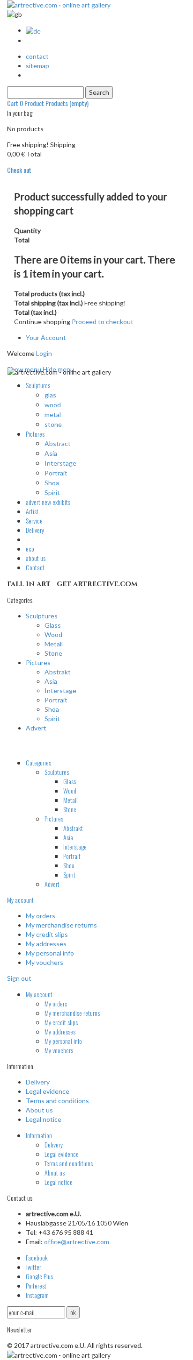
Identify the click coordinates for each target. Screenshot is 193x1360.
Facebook (37, 1257)
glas (50, 395)
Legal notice (43, 1119)
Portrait (56, 473)
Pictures (38, 662)
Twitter (33, 1267)
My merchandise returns (61, 925)
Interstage (60, 463)
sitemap (37, 66)
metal (53, 414)
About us (39, 1110)
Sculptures (42, 616)
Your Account (46, 337)
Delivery (38, 1082)
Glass (53, 625)
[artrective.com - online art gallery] (59, 4)
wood (53, 405)
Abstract (58, 443)
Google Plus (39, 1276)
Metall (54, 644)
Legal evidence (47, 1091)
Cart (48, 103)
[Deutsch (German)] (33, 30)
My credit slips (47, 934)
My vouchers (44, 962)
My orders (40, 916)
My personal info (50, 953)
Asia (51, 453)
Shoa (52, 483)
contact (37, 56)
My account (20, 900)
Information (39, 1135)
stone (53, 424)
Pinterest (36, 1285)
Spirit (52, 492)
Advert (36, 728)
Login (44, 353)
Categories (38, 762)
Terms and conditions (57, 1101)
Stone (53, 653)
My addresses (46, 944)
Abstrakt (58, 672)
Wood (53, 634)
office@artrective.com (76, 1242)
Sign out (19, 978)
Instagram (37, 1295)
